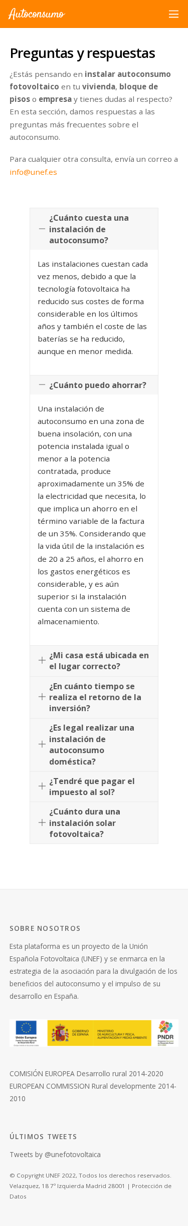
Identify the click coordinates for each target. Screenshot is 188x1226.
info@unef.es (33, 172)
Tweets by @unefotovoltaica (55, 1154)
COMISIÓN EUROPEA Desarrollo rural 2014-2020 (86, 1073)
